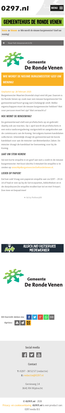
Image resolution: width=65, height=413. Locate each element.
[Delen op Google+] (40, 316)
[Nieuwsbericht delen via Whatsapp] (46, 317)
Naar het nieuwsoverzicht (20, 42)
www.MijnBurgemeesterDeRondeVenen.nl (32, 167)
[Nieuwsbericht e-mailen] (51, 316)
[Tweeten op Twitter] (34, 316)
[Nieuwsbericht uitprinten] (17, 322)
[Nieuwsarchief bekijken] (28, 322)
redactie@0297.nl (34, 375)
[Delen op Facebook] (29, 316)
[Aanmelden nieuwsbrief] (22, 322)
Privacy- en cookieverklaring (17, 405)
